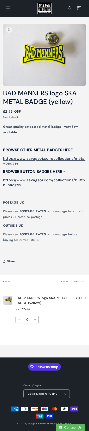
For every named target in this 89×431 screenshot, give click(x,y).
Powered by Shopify (61, 423)
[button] (8, 8)
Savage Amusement (38, 423)
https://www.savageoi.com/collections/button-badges (44, 182)
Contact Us (72, 427)
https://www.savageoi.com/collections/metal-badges (44, 161)
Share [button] (11, 261)
